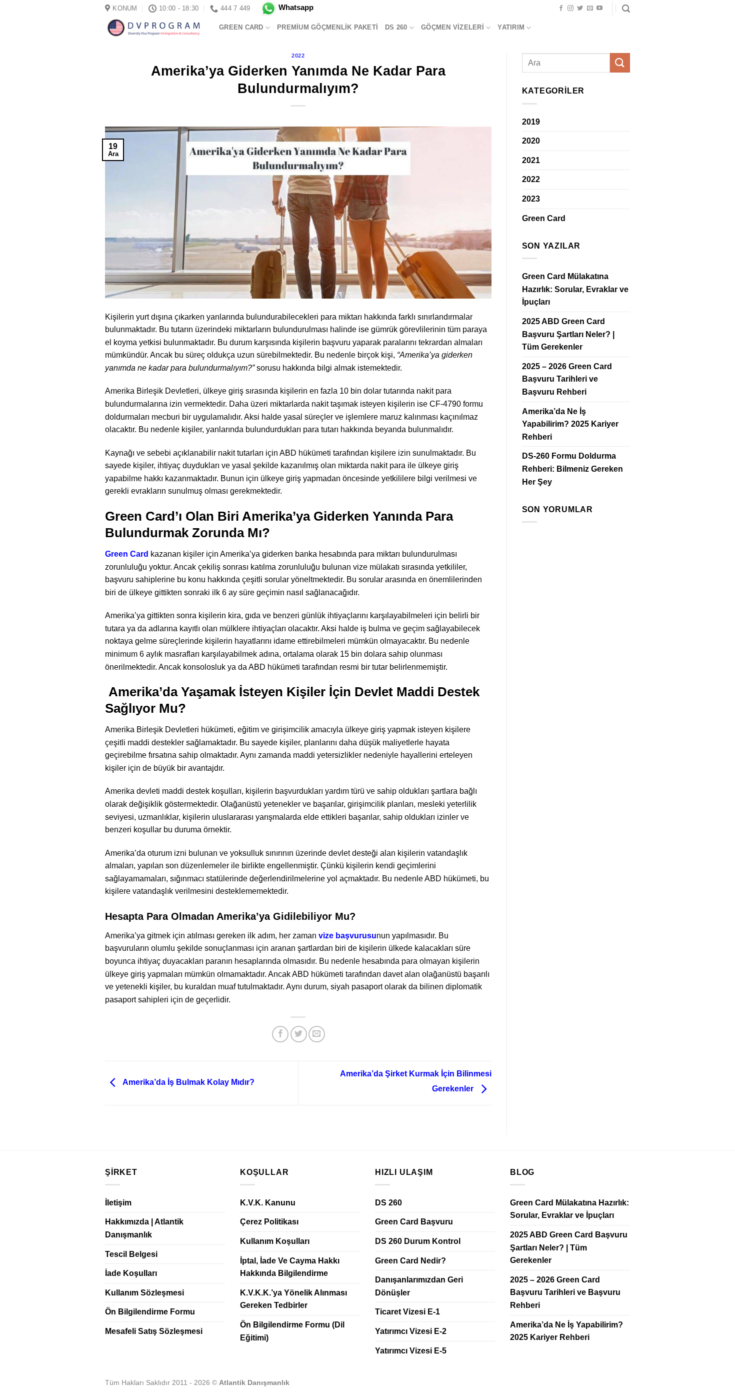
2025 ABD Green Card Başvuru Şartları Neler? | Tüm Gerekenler (568, 334)
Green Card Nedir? (410, 1260)
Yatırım (511, 27)
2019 (531, 122)
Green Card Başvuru (414, 1221)
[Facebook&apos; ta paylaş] (280, 1034)
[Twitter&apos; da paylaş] (298, 1034)
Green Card (241, 27)
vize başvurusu (347, 935)
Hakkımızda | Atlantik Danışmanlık (144, 1228)
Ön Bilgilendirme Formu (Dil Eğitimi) (292, 1331)
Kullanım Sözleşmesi (144, 1292)
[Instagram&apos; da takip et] (571, 8)
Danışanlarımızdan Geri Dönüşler (419, 1286)
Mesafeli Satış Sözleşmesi (153, 1331)
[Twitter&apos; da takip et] (580, 8)
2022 (298, 56)
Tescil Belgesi (131, 1254)
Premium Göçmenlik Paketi (327, 27)
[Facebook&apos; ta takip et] (561, 8)
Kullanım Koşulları (275, 1241)
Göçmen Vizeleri (452, 27)
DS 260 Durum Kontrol (417, 1241)
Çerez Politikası (269, 1221)
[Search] (626, 9)
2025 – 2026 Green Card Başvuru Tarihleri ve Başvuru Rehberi (567, 379)
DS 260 (396, 27)
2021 (531, 160)
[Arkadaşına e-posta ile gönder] (316, 1034)
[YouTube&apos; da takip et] (599, 8)
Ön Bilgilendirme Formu (150, 1311)
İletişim (118, 1202)
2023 (531, 199)
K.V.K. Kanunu (268, 1202)
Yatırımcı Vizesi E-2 (410, 1331)
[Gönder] (620, 63)
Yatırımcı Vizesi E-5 (410, 1350)
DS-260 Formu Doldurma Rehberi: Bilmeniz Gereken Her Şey (572, 469)
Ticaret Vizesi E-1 (407, 1311)
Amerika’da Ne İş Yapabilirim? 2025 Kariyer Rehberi (570, 424)
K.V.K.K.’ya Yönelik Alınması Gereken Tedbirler (293, 1299)
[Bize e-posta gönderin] (590, 8)
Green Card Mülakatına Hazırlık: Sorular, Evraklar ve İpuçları (575, 289)
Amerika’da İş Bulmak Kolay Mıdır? (187, 1082)
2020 (531, 141)
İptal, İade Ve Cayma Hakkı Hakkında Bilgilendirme (290, 1267)
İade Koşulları (131, 1273)
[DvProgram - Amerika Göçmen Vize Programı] (154, 28)
